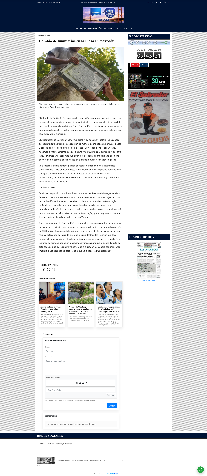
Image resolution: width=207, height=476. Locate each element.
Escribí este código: (53, 377)
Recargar (110, 395)
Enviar (112, 406)
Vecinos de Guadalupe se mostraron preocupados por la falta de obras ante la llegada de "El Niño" (80, 310)
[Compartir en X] (48, 270)
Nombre (47, 347)
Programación (93, 28)
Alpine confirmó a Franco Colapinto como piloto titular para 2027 (50, 309)
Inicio (78, 28)
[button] (148, 2)
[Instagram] (165, 2)
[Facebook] (160, 2)
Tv (130, 28)
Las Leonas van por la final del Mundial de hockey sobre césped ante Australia (109, 309)
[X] (156, 2)
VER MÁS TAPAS (149, 280)
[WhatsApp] (152, 2)
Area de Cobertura (115, 28)
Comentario (49, 357)
